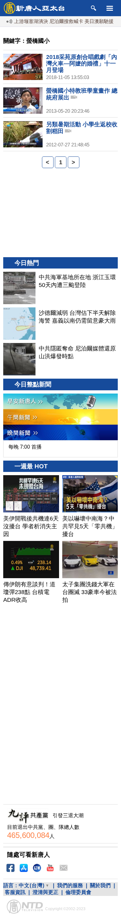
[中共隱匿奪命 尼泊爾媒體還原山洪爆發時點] (19, 359)
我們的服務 (70, 885)
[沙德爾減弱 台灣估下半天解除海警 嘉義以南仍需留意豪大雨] (19, 323)
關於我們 (100, 885)
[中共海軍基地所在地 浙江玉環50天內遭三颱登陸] (19, 288)
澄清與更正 (45, 892)
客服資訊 (15, 892)
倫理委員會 (78, 892)
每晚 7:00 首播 (25, 447)
